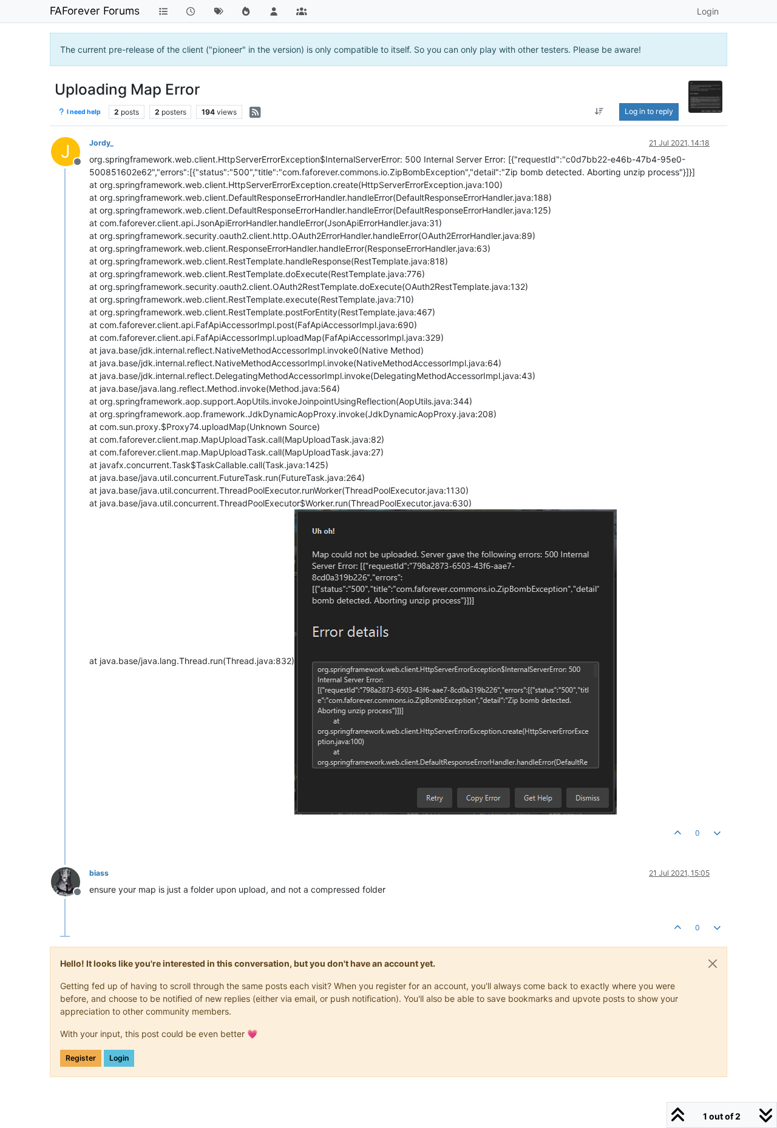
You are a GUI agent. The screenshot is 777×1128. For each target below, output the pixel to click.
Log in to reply (649, 111)
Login (119, 1058)
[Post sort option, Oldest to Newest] (599, 111)
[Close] (713, 963)
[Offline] (70, 881)
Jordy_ (101, 142)
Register (81, 1058)
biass (99, 873)
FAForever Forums (95, 10)
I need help (83, 112)
